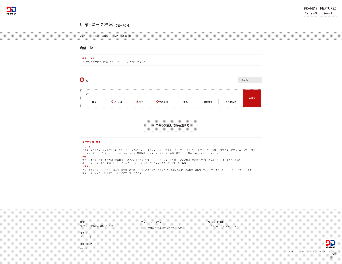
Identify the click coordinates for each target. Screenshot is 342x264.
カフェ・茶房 (249, 150)
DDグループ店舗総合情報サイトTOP (99, 35)
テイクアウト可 (124, 173)
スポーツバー (216, 153)
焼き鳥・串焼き (234, 160)
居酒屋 (85, 150)
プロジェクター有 (234, 169)
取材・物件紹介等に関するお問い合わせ (161, 227)
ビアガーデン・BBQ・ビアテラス (213, 150)
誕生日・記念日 (120, 169)
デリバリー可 (139, 173)
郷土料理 (119, 160)
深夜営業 (189, 169)
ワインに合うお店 (161, 163)
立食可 (85, 173)
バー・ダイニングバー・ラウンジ (140, 150)
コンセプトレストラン (113, 150)
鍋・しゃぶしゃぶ (90, 163)
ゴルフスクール (201, 153)
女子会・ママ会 (136, 169)
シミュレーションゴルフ (124, 153)
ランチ (206, 169)
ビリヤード (106, 153)
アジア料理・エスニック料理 (193, 160)
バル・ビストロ (165, 150)
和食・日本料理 (89, 160)
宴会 (84, 169)
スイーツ (129, 163)
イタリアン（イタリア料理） (138, 160)
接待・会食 (150, 169)
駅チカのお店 (217, 169)
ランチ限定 (187, 153)
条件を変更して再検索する (173, 125)
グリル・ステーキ (216, 160)
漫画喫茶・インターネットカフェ (152, 153)
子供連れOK (163, 169)
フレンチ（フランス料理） (165, 160)
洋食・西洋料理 (106, 160)
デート (108, 169)
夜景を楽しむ (177, 169)
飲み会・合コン (96, 169)
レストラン (96, 150)
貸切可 (198, 169)
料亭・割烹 (175, 153)
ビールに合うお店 (143, 163)
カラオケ (86, 153)
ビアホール (236, 150)
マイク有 (248, 169)
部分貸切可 (96, 173)
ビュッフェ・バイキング (185, 150)
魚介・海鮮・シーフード (112, 163)
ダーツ (96, 153)
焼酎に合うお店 (179, 163)
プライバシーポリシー (152, 222)
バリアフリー (109, 173)
